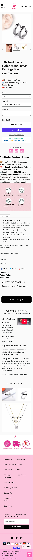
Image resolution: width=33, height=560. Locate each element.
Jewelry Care (9, 482)
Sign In (19, 464)
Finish (4, 93)
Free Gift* (8, 88)
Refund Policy (9, 493)
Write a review (22, 286)
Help (18, 470)
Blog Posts (8, 506)
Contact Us (4, 272)
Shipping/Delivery (10, 488)
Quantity (5, 109)
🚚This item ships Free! (11, 80)
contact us (15, 253)
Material (5, 101)
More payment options (16, 135)
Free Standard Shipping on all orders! (14, 157)
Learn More (13, 558)
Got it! (29, 554)
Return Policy (5, 275)
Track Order (4, 278)
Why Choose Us (10, 464)
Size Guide (6, 120)
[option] (9, 48)
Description (5, 216)
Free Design (16, 299)
